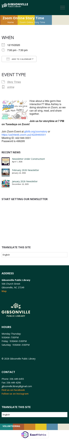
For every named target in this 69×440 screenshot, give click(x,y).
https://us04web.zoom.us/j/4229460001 (24, 134)
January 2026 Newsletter (25, 181)
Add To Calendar (21, 59)
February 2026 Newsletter (25, 170)
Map (4, 291)
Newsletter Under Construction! (28, 158)
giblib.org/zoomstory (35, 131)
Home (10, 22)
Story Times (14, 82)
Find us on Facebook (13, 389)
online (10, 87)
